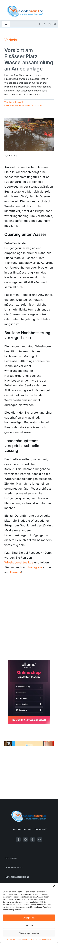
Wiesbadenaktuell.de (18, 562)
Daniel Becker (15, 102)
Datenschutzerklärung (31, 939)
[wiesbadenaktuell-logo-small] (25, 6)
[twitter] (44, 24)
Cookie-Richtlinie (13, 939)
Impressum (46, 939)
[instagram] (50, 24)
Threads (15, 572)
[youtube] (55, 24)
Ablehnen (29, 925)
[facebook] (39, 24)
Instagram (35, 567)
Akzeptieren (29, 917)
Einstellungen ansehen (29, 933)
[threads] (32, 839)
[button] (53, 886)
